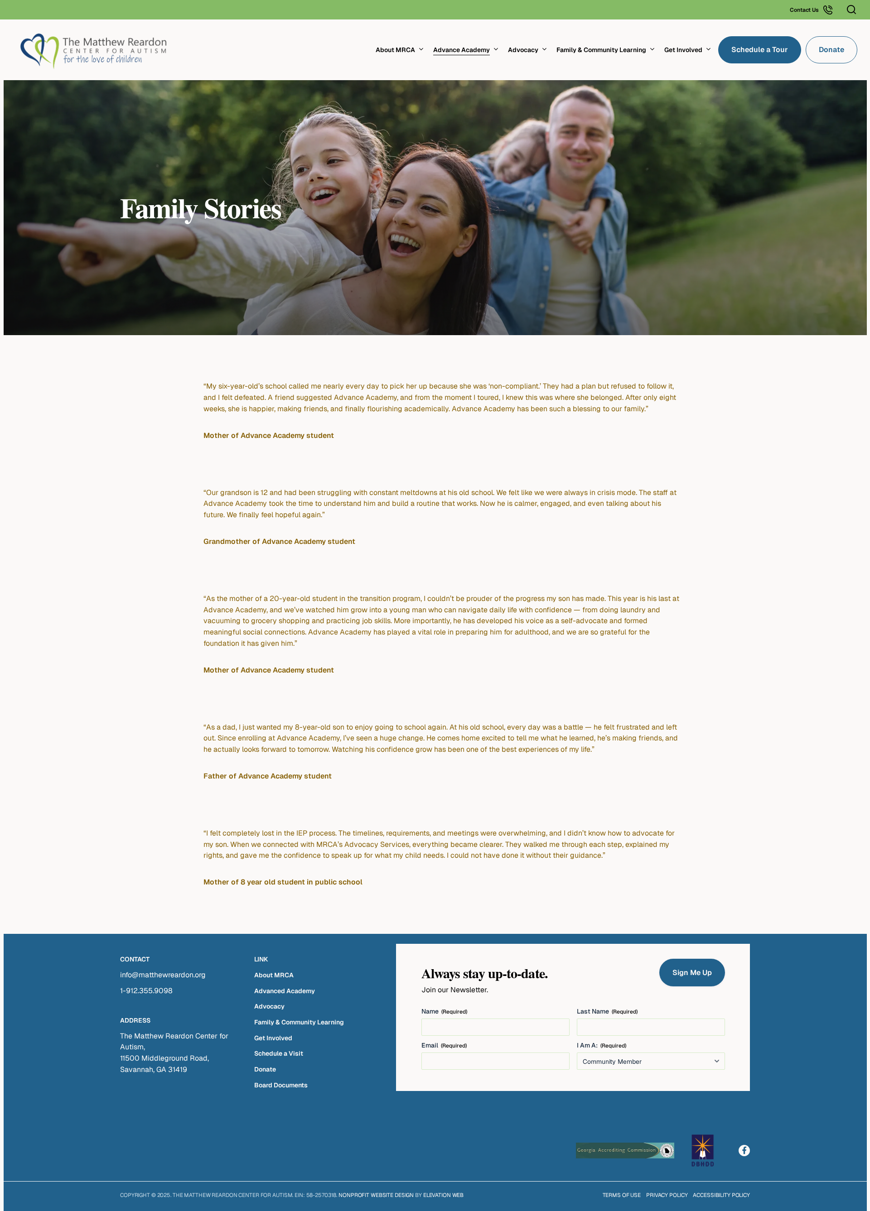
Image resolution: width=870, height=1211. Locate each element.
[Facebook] (744, 1150)
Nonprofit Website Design (376, 1195)
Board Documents (281, 1085)
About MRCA (274, 975)
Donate (265, 1069)
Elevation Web (443, 1195)
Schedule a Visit (278, 1053)
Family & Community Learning (299, 1022)
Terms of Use (622, 1195)
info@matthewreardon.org (163, 975)
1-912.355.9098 (146, 990)
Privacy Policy (666, 1195)
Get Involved (273, 1038)
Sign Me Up (692, 972)
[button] (851, 10)
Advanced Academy (284, 991)
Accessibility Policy (721, 1195)
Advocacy (269, 1006)
